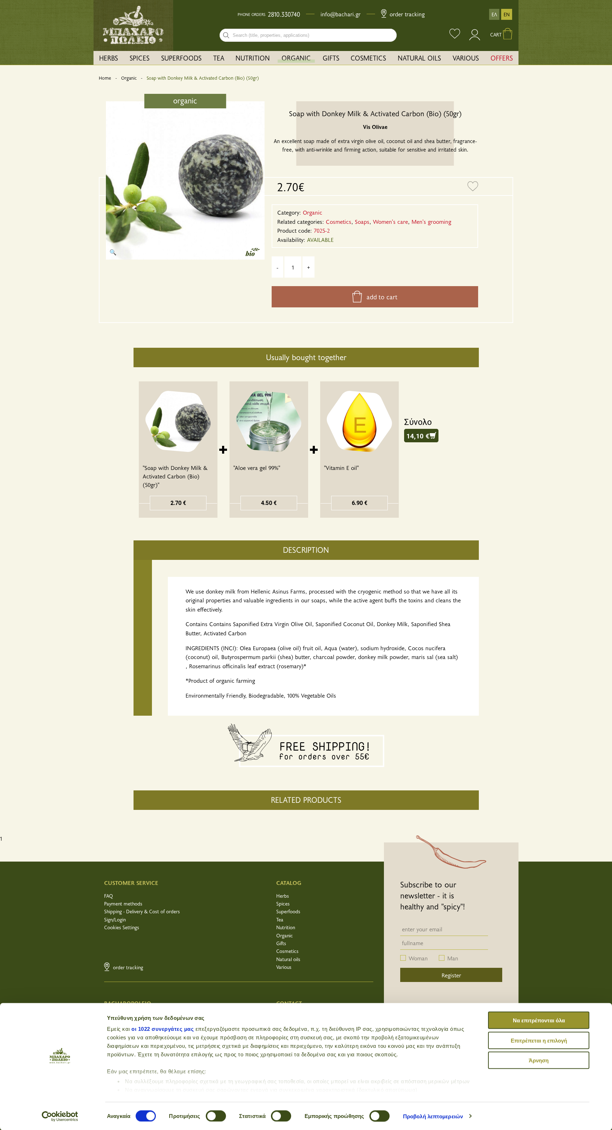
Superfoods (288, 911)
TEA (218, 57)
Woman (418, 958)
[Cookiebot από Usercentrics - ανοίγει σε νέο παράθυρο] (60, 1116)
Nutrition (285, 927)
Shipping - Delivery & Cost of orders (142, 911)
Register (451, 975)
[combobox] (308, 35)
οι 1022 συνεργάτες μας (162, 1029)
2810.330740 (284, 14)
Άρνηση (539, 1060)
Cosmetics (287, 951)
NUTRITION (253, 57)
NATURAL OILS (419, 57)
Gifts (281, 943)
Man (452, 958)
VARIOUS (466, 57)
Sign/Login (115, 919)
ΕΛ (494, 14)
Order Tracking (406, 14)
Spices (283, 903)
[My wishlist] (454, 34)
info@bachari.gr (341, 14)
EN (507, 14)
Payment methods (123, 903)
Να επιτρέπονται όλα (539, 1020)
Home (105, 78)
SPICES (139, 57)
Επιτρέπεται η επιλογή (539, 1040)
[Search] (226, 35)
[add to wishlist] (473, 186)
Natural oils (288, 959)
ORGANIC (296, 57)
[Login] (475, 38)
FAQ (108, 895)
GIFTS (331, 57)
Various (283, 967)
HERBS (108, 57)
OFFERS (502, 57)
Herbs (282, 895)
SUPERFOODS (181, 57)
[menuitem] (109, 58)
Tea (279, 919)
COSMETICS (368, 57)
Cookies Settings (121, 927)
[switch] (216, 1116)
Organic (129, 78)
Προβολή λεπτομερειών (433, 1116)
